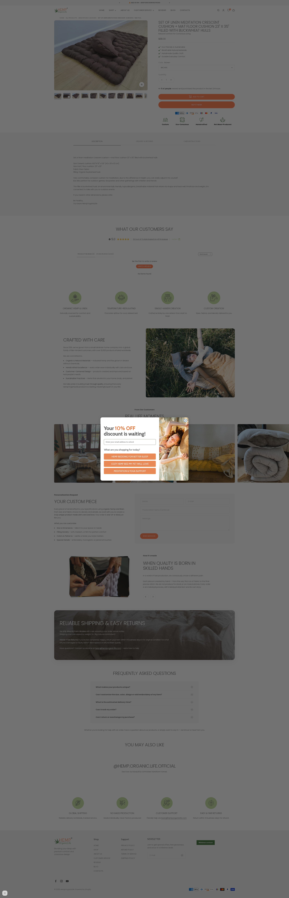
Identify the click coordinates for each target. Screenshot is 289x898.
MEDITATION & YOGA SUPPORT (130, 471)
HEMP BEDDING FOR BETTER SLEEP (130, 456)
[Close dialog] (185, 420)
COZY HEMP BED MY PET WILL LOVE (130, 463)
